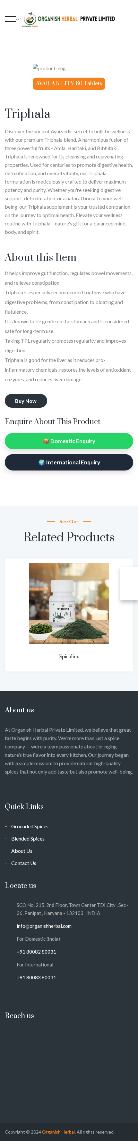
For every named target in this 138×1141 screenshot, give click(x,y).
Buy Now (26, 401)
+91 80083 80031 (36, 977)
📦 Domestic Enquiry (69, 441)
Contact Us (23, 863)
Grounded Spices (29, 826)
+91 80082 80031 (36, 952)
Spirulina (69, 656)
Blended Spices (28, 838)
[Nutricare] (69, 18)
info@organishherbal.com (44, 926)
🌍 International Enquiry (69, 462)
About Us (21, 851)
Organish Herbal (58, 1132)
